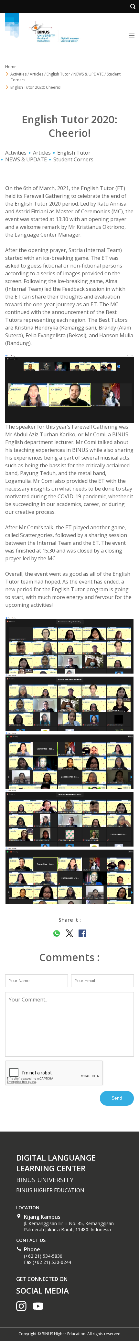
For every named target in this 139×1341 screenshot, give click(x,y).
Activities (16, 152)
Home (10, 66)
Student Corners (73, 159)
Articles (42, 152)
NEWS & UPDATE (26, 159)
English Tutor (74, 152)
